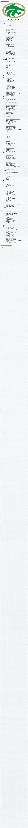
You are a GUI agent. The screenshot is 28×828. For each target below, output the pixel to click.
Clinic (7, 31)
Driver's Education (9, 81)
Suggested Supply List (10, 94)
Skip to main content (5, 1)
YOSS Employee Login (11, 131)
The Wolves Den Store (10, 40)
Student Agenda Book (10, 92)
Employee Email (9, 120)
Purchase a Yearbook (10, 88)
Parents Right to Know (10, 109)
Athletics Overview (10, 63)
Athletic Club (8, 100)
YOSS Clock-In (9, 130)
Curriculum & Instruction (11, 47)
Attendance (8, 101)
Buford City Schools (10, 116)
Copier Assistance (9, 117)
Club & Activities (9, 79)
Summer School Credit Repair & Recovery (14, 56)
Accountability (9, 26)
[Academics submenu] (3, 43)
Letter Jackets (8, 82)
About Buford (9, 25)
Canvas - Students (9, 45)
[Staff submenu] (3, 226)
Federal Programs (9, 113)
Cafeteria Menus (9, 78)
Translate (10, 246)
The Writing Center (10, 58)
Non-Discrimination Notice (11, 36)
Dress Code (8, 33)
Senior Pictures (9, 91)
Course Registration (10, 46)
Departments (8, 48)
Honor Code (8, 51)
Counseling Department (10, 32)
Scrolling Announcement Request (13, 119)
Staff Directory (9, 38)
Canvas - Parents (9, 103)
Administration (9, 27)
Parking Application (10, 86)
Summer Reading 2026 (10, 54)
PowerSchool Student (10, 87)
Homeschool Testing (10, 50)
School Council (9, 112)
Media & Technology (10, 53)
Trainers (7, 68)
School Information (10, 37)
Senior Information (9, 89)
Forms (7, 66)
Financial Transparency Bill (11, 105)
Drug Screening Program (11, 80)
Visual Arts (8, 73)
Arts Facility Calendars (10, 74)
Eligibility (8, 65)
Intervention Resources (10, 52)
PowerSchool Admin (10, 123)
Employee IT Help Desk (11, 121)
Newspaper (8, 85)
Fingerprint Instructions (10, 106)
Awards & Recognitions (11, 29)
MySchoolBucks (9, 107)
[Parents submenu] (3, 98)
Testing (7, 57)
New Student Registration (11, 108)
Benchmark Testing (10, 44)
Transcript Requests (10, 95)
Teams (7, 67)
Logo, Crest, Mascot (10, 34)
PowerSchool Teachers (10, 126)
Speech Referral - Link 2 (11, 128)
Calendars (8, 30)
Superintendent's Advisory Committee (13, 129)
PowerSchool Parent (10, 110)
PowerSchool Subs (10, 124)
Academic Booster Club (11, 99)
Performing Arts (9, 72)
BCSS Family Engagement (11, 102)
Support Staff (8, 39)
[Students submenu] (3, 77)
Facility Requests (9, 122)
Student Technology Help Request (13, 93)
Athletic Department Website (12, 61)
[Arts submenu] (3, 71)
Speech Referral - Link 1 (11, 127)
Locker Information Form (11, 84)
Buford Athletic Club (10, 64)
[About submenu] (3, 135)
